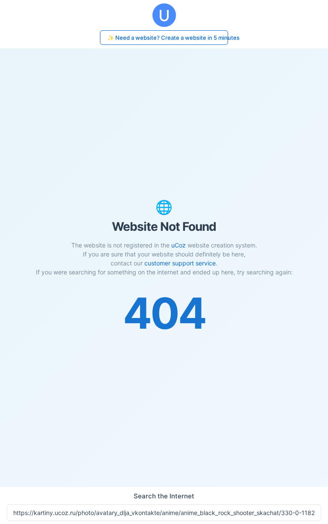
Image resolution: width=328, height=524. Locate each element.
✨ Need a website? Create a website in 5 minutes (167, 37)
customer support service (180, 263)
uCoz (178, 245)
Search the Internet (164, 496)
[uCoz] (164, 15)
